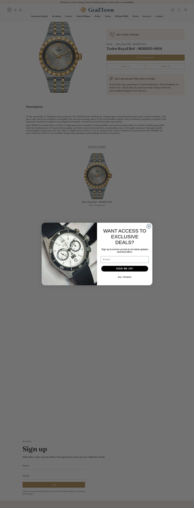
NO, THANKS (125, 277)
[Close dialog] (149, 226)
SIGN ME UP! (124, 268)
